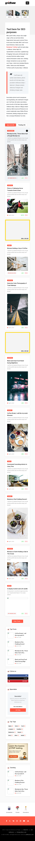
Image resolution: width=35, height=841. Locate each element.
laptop (10, 726)
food (23, 726)
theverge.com (12, 613)
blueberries (12, 732)
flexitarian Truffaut (12, 47)
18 (23, 215)
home (17, 726)
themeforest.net (13, 178)
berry (10, 735)
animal (23, 735)
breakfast (20, 729)
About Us (25, 829)
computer (11, 729)
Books (9, 245)
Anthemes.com (30, 834)
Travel (17, 17)
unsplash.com (13, 273)
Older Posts (17, 621)
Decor (9, 461)
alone (17, 735)
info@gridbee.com (21, 832)
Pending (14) (21, 125)
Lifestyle (9, 17)
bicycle (20, 732)
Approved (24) (10, 125)
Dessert (25, 17)
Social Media (10, 130)
